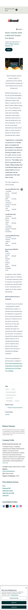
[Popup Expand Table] (22, 189)
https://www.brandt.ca (8, 471)
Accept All (14, 607)
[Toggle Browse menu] (22, 10)
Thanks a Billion (9, 398)
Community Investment (11, 392)
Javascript (5, 495)
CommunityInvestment (11, 395)
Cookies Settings (14, 598)
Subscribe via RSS (7, 490)
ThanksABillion (9, 400)
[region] (14, 598)
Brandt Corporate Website (15, 407)
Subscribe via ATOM (8, 493)
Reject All (14, 602)
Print (3, 486)
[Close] (26, 588)
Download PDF (6, 488)
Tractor (13, 389)
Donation (17, 400)
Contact (7, 414)
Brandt (7, 389)
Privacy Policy (14, 595)
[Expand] (21, 68)
